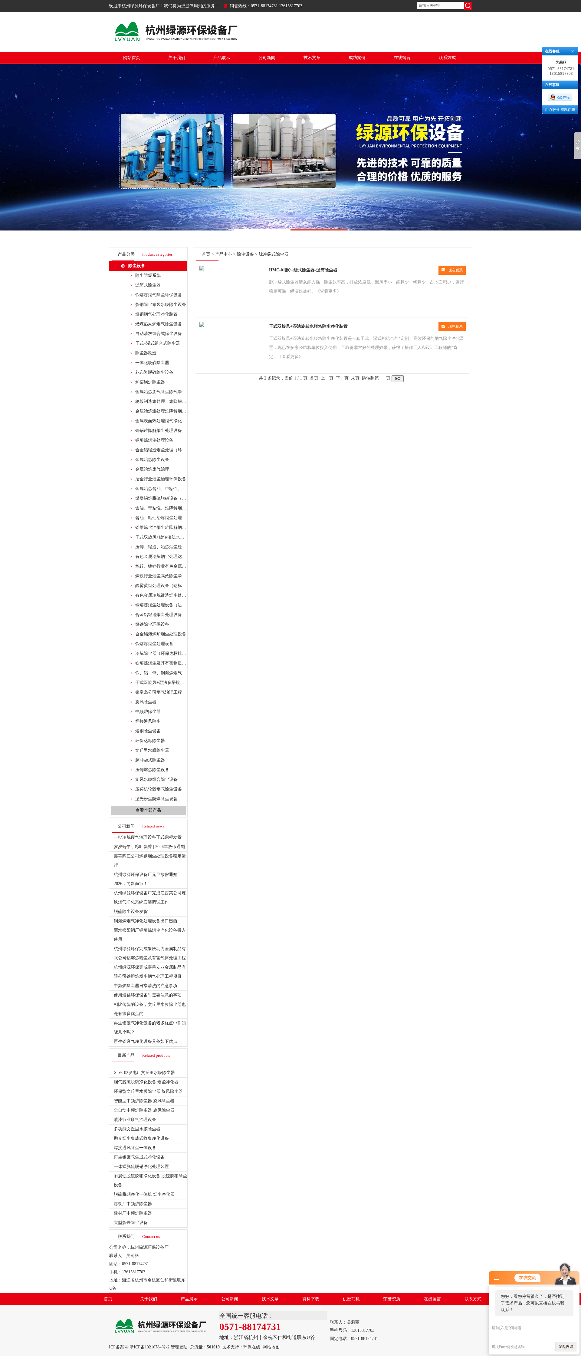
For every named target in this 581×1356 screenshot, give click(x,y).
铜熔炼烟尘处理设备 (154, 440)
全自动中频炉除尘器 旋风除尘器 (144, 1110)
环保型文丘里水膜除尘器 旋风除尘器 (148, 1091)
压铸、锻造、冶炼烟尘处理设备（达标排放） (177, 547)
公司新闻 (266, 57)
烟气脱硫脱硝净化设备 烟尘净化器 (146, 1082)
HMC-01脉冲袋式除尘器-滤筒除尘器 (303, 270)
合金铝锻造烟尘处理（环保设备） (167, 450)
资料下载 (310, 1299)
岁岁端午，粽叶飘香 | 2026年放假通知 (149, 846)
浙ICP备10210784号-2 (149, 1347)
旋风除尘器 (145, 702)
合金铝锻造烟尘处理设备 (158, 614)
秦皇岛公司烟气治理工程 (158, 692)
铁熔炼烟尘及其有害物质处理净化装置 (171, 663)
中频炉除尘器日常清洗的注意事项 (145, 985)
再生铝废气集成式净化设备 (139, 1157)
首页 (206, 254)
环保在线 (251, 1347)
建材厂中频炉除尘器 (133, 1213)
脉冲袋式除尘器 (150, 760)
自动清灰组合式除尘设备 (158, 333)
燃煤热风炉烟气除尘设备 (158, 324)
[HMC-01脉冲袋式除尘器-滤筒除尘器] (201, 269)
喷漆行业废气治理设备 (135, 1119)
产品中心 (223, 254)
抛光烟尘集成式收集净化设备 (141, 1138)
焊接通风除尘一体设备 (135, 1147)
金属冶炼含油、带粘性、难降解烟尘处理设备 (177, 488)
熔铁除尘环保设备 (152, 624)
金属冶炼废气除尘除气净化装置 (165, 392)
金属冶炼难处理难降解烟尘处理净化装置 (173, 411)
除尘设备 (136, 266)
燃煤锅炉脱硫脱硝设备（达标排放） (169, 498)
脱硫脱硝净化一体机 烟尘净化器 (144, 1194)
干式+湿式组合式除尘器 (157, 343)
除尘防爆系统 (148, 275)
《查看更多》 (328, 291)
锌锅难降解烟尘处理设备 (158, 430)
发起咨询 (566, 1346)
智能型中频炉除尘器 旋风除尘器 (144, 1101)
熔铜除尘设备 (148, 731)
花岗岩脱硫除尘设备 (154, 372)
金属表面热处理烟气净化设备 (162, 421)
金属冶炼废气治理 (152, 469)
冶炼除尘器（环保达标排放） (162, 653)
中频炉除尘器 (148, 711)
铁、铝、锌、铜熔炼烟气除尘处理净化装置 (175, 673)
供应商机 (351, 1299)
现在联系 (455, 270)
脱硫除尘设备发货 (131, 911)
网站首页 (131, 57)
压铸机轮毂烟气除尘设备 (158, 789)
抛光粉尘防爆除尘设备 (156, 799)
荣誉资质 (391, 1299)
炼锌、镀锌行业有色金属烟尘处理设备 (171, 566)
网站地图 (271, 1347)
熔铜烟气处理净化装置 (156, 314)
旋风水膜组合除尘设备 (156, 779)
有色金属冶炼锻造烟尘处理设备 (165, 595)
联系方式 (447, 57)
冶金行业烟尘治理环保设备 (160, 479)
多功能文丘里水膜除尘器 (137, 1129)
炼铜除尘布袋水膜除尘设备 (160, 304)
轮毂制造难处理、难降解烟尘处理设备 (171, 401)
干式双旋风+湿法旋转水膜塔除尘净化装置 (308, 326)
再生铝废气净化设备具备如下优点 (145, 1041)
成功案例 (357, 57)
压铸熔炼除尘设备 (152, 770)
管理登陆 (179, 1347)
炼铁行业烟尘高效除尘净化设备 (165, 576)
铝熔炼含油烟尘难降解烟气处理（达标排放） (177, 527)
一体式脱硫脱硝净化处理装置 (141, 1166)
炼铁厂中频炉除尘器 (133, 1204)
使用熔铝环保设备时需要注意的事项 (148, 995)
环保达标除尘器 (150, 740)
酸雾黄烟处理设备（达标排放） (165, 585)
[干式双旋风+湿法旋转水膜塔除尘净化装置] (201, 325)
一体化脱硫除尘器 (152, 362)
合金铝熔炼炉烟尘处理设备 (160, 634)
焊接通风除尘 (148, 721)
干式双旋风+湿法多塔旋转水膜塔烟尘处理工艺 (178, 682)
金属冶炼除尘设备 (152, 459)
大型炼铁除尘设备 (131, 1222)
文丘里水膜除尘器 (152, 750)
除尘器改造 (145, 353)
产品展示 (221, 57)
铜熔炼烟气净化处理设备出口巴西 (145, 921)
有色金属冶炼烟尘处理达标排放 (165, 556)
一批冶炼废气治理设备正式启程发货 (148, 837)
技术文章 (312, 57)
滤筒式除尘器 (148, 285)
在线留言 (402, 57)
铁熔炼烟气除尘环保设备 (158, 295)
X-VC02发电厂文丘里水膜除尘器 (144, 1072)
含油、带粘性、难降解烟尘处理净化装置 (173, 508)
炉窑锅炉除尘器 (150, 382)
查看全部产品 (148, 810)
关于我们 (176, 57)
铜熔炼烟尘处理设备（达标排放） (167, 605)
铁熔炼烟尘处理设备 (154, 644)
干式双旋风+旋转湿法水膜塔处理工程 (170, 537)
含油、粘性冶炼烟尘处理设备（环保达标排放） (179, 518)
